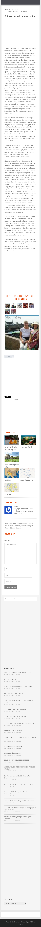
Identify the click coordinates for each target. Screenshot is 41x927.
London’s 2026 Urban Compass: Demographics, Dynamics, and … (20, 809)
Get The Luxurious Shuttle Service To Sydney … (17, 777)
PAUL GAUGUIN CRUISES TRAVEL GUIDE (17, 672)
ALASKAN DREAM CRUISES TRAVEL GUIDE (18, 686)
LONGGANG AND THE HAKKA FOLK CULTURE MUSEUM (19, 768)
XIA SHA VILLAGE (10, 679)
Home (8, 9)
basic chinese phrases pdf (18, 523)
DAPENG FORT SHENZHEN (13, 746)
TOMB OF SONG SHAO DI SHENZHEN (16, 760)
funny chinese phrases (13, 528)
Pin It (16, 399)
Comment (7, 540)
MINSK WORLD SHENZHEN (13, 730)
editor (16, 506)
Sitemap (20, 924)
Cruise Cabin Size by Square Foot (15, 716)
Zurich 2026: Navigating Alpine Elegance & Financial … (19, 818)
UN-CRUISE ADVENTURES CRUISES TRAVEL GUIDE (18, 701)
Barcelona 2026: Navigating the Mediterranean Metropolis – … (20, 793)
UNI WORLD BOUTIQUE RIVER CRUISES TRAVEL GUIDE (20, 738)
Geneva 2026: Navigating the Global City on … (20, 801)
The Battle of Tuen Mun (12, 753)
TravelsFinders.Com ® (14, 922)
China (14, 9)
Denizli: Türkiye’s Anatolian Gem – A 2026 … (19, 785)
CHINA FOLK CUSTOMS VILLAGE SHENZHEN (19, 723)
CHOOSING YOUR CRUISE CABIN (15, 709)
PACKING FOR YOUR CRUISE (13, 693)
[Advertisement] (20, 32)
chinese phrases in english (24, 525)
